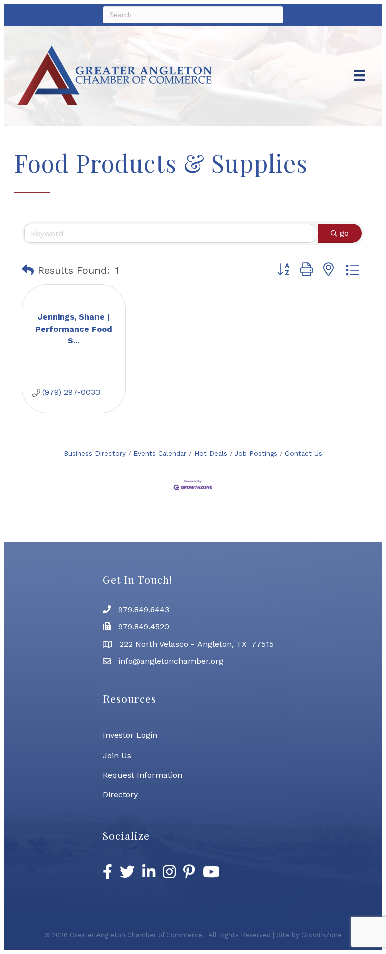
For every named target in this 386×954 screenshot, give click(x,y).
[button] (28, 270)
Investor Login (130, 735)
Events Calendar (159, 453)
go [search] (344, 233)
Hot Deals (210, 453)
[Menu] (359, 75)
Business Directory (95, 453)
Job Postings (256, 453)
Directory (120, 794)
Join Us (117, 755)
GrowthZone (321, 935)
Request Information (142, 775)
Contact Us (303, 453)
